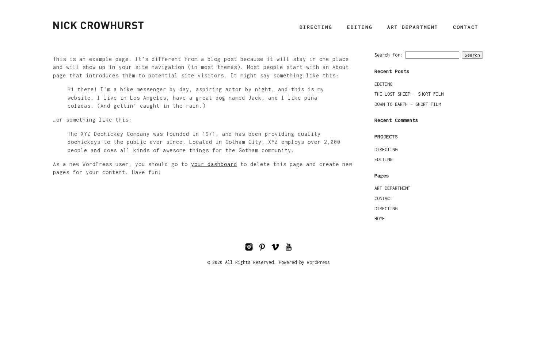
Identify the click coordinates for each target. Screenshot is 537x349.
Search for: (388, 55)
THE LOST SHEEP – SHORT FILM (408, 94)
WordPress (318, 262)
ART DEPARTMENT (412, 27)
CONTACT (466, 27)
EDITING (360, 27)
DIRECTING (316, 27)
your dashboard (214, 164)
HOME (379, 218)
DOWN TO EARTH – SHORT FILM (407, 104)
